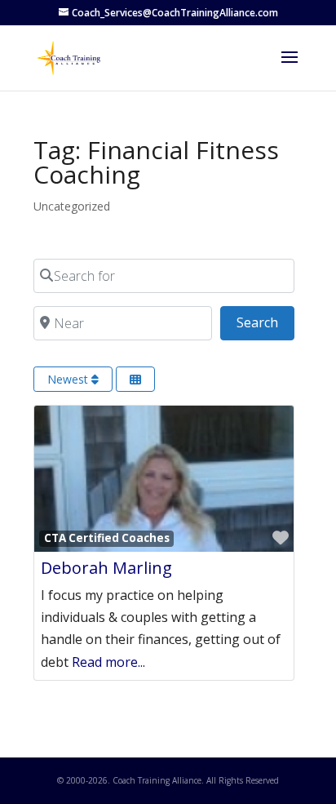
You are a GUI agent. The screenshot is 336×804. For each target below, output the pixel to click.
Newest (69, 379)
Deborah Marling (106, 568)
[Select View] (135, 379)
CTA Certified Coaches (107, 538)
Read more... (108, 662)
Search (265, 322)
